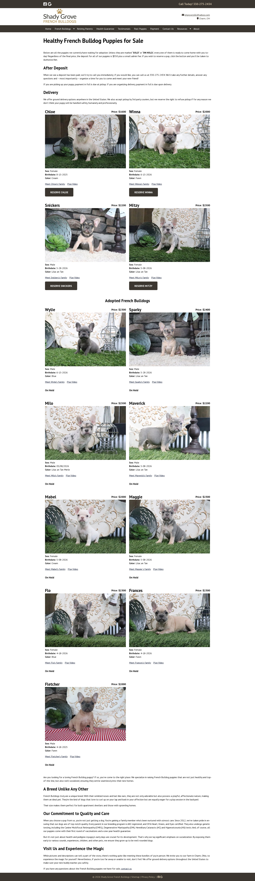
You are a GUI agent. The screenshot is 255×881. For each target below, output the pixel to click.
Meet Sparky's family (139, 381)
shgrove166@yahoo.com (197, 14)
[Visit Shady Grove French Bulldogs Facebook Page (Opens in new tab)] (45, 4)
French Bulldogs (63, 28)
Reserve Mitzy (143, 286)
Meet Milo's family (54, 475)
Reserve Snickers (61, 286)
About (196, 28)
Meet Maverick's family (140, 475)
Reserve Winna (143, 192)
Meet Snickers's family (56, 277)
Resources (182, 28)
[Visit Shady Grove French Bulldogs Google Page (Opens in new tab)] (50, 4)
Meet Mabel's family (55, 569)
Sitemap (135, 876)
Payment (154, 28)
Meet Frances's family (140, 662)
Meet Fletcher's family (56, 756)
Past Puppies (140, 28)
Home (48, 28)
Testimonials (124, 28)
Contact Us (168, 28)
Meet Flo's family (53, 662)
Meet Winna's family (139, 183)
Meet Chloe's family (55, 183)
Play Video (72, 183)
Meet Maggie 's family (140, 569)
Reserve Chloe (59, 192)
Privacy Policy (148, 876)
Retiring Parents (85, 28)
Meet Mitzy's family (139, 277)
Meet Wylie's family (54, 381)
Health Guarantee (105, 28)
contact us (126, 868)
